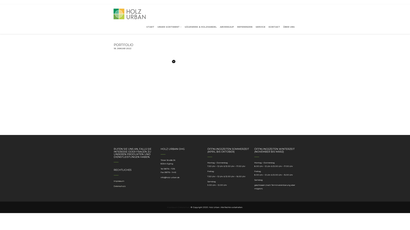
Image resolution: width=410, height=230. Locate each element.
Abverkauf (227, 27)
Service (260, 27)
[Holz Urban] (129, 12)
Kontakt (274, 27)
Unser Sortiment (168, 27)
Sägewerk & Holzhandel (201, 27)
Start (150, 27)
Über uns (289, 27)
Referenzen (244, 27)
